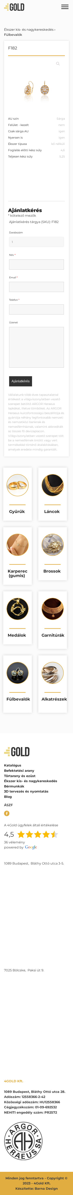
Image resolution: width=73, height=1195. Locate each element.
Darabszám (16, 232)
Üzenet (13, 322)
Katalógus (12, 765)
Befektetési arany (19, 771)
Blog (8, 797)
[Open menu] (65, 6)
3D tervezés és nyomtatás (26, 791)
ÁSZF (8, 805)
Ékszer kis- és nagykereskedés (29, 30)
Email (13, 277)
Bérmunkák (14, 786)
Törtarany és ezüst (19, 776)
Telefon (14, 299)
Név (12, 254)
